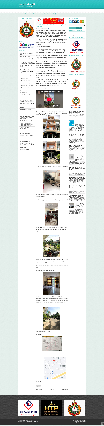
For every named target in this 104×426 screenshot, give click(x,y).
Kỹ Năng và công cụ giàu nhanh (26, 85)
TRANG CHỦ (21, 10)
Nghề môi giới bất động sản (25, 109)
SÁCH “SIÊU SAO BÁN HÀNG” (26, 135)
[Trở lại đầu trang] (102, 424)
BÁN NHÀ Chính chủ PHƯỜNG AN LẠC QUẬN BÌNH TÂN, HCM (52, 25)
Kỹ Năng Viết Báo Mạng (25, 80)
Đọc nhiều (72, 27)
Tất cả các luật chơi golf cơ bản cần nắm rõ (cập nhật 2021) (76, 196)
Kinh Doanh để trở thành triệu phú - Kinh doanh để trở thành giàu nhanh (27, 63)
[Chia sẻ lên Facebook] (40, 386)
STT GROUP (83, 421)
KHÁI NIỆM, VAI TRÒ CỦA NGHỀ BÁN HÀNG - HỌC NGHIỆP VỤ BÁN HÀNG (77, 168)
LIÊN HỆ (54, 14)
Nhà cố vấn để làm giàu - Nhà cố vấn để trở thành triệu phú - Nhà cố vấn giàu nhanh (27, 113)
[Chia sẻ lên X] (39, 386)
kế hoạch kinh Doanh (24, 149)
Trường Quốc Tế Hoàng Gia (32, 421)
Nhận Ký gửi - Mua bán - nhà (26, 120)
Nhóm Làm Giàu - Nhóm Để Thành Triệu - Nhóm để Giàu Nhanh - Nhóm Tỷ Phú (27, 117)
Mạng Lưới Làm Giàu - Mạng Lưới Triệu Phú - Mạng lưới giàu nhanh (27, 101)
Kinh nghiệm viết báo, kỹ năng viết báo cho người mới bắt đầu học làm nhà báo (77, 186)
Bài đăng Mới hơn (39, 389)
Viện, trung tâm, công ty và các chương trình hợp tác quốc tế (34, 14)
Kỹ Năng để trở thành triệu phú (26, 87)
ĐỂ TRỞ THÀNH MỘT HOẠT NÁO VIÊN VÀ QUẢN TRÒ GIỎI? (76, 112)
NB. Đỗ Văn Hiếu (27, 4)
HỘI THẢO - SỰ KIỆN (72, 10)
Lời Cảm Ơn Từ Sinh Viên (25, 94)
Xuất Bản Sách (23, 147)
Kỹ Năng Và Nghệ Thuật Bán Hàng (27, 83)
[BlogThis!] (37, 386)
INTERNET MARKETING (25, 56)
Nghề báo (22, 107)
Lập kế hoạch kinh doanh (25, 92)
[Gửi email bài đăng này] (36, 386)
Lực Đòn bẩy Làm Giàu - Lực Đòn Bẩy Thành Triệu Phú (27, 98)
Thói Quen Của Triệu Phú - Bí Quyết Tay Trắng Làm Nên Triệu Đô (27, 144)
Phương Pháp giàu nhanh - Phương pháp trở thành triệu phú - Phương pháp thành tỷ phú (27, 124)
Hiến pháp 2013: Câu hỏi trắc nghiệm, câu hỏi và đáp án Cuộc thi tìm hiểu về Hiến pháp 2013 (79, 206)
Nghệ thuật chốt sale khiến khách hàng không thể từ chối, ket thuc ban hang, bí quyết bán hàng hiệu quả (80, 157)
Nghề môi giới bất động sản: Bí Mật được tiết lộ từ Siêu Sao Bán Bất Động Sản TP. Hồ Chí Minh (79, 123)
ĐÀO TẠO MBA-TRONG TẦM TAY (41, 10)
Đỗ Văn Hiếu (84, 420)
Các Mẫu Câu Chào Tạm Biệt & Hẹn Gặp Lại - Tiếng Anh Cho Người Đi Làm (77, 135)
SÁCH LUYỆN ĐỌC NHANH (26, 131)
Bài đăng (79, 27)
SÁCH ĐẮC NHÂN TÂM (25, 133)
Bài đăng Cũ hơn (65, 389)
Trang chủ (52, 389)
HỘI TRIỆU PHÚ (83, 422)
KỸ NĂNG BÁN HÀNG (24, 69)
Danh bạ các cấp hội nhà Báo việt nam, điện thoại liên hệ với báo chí (77, 178)
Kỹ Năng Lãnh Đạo (24, 78)
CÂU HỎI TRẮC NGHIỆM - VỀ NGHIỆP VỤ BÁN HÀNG (75, 146)
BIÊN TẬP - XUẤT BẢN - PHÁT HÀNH (58, 10)
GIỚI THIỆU (29, 10)
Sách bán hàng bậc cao (25, 141)
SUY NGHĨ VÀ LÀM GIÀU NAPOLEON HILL (25, 128)
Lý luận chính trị (23, 90)
